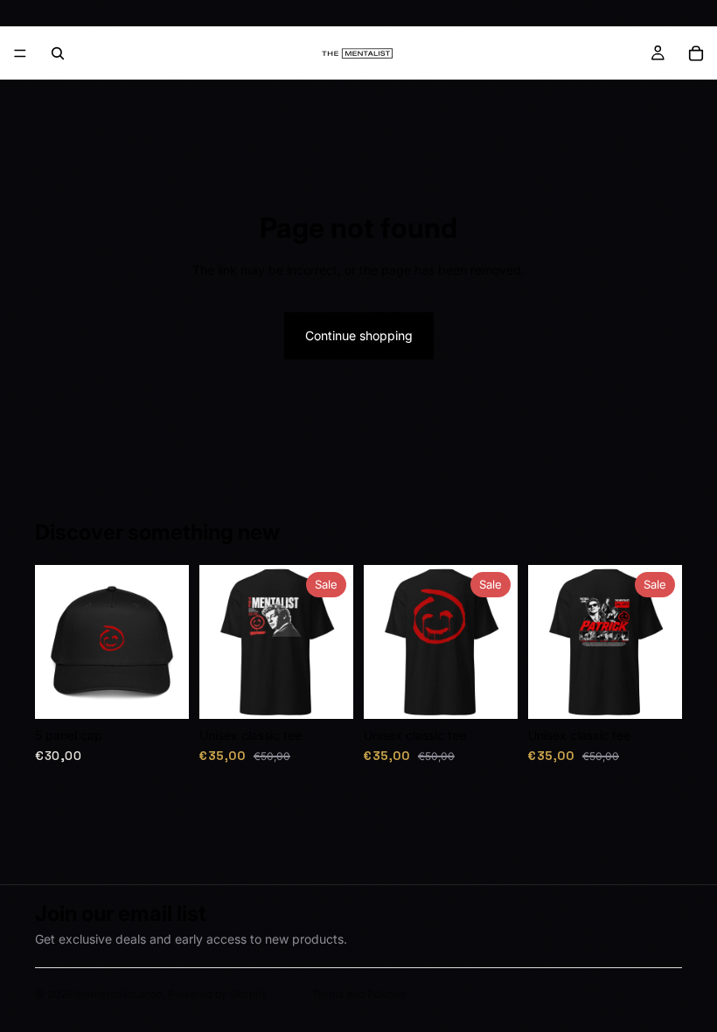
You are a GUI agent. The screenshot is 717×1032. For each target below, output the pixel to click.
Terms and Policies (359, 994)
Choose (341, 691)
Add (177, 691)
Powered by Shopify (218, 994)
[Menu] (20, 53)
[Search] (57, 53)
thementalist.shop (119, 994)
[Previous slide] (54, 642)
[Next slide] (169, 642)
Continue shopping (359, 335)
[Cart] (696, 53)
